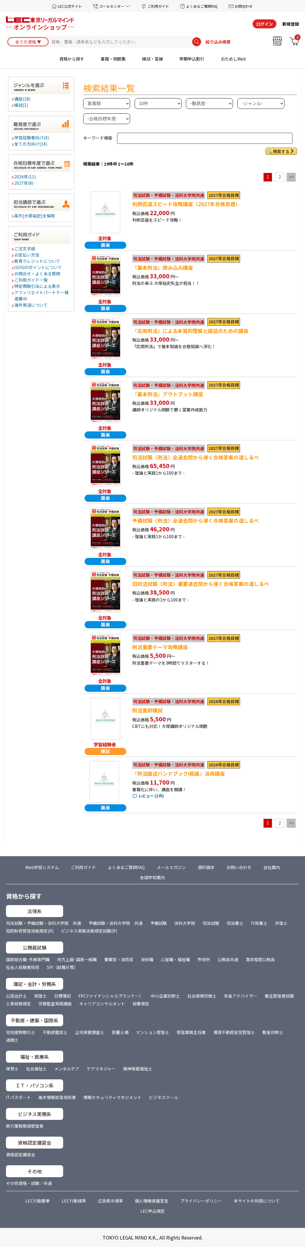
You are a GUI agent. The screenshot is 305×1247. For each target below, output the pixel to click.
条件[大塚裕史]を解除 (35, 216)
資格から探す (71, 59)
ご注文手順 (25, 248)
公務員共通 (227, 959)
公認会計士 (16, 996)
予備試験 (158, 923)
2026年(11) (25, 177)
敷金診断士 (272, 1032)
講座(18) (23, 99)
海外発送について (31, 305)
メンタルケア (66, 1069)
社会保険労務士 (202, 996)
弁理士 (281, 923)
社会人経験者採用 (22, 967)
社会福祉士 (36, 1069)
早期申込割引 (191, 59)
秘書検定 (141, 1004)
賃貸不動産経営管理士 (234, 1032)
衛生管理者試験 (279, 996)
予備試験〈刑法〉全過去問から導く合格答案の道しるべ (195, 520)
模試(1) (21, 105)
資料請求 (206, 867)
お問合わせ (244, 6)
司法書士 (235, 923)
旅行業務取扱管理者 (24, 1126)
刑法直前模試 (147, 710)
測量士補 (120, 1032)
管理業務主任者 (191, 1032)
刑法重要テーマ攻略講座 (160, 647)
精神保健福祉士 (137, 1069)
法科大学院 (184, 923)
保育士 (12, 1069)
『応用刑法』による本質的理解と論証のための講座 (190, 330)
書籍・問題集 (113, 59)
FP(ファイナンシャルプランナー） (110, 996)
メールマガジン (171, 867)
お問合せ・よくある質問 (37, 274)
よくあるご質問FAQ (201, 6)
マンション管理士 (152, 1032)
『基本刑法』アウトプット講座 (167, 394)
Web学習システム (42, 867)
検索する (281, 151)
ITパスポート (18, 1097)
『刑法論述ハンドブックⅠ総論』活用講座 (178, 773)
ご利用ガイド (158, 6)
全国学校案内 (152, 877)
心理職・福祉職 (175, 959)
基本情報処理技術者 (57, 1097)
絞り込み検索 (218, 42)
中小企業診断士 (165, 996)
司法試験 (211, 923)
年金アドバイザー (240, 996)
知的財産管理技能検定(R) (30, 931)
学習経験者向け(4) (32, 138)
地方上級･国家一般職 (77, 959)
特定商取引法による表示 (37, 286)
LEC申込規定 (152, 1211)
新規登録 (290, 24)
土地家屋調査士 (89, 1032)
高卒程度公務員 (260, 959)
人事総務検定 (18, 1004)
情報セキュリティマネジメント (112, 1097)
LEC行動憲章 (37, 1201)
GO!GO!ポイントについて (38, 267)
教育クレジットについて (37, 261)
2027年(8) (24, 183)
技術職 (147, 959)
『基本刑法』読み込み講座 (162, 267)
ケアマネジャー (101, 1069)
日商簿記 (62, 996)
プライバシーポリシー (201, 1201)
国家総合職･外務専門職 (28, 959)
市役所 (203, 959)
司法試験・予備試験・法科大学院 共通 (43, 923)
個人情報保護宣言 (151, 1201)
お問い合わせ (238, 867)
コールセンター (111, 6)
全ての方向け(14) (31, 144)
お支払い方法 (27, 255)
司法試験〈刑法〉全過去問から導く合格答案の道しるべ (195, 457)
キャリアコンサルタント (102, 1004)
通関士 (12, 1040)
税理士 (40, 996)
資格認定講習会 (20, 1155)
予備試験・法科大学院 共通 (115, 923)
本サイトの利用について (257, 1201)
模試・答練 (152, 59)
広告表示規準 (110, 1201)
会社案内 (271, 867)
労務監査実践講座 (55, 1004)
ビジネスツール (163, 1097)
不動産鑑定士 (55, 1032)
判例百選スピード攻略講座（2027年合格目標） (186, 204)
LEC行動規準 (74, 1201)
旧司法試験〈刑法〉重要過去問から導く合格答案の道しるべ (200, 583)
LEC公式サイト (70, 6)
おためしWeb (233, 59)
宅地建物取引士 (20, 1032)
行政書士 (259, 923)
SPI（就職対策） (62, 967)
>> (291, 177)
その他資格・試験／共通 (29, 1183)
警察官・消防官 (118, 959)
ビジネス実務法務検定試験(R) (89, 931)
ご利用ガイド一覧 (31, 280)
